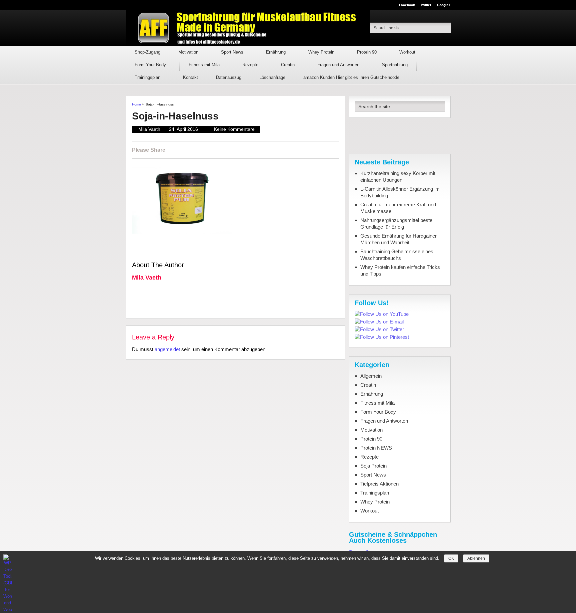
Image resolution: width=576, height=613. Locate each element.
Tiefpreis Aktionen (379, 484)
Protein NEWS (376, 448)
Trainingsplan (148, 77)
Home (136, 104)
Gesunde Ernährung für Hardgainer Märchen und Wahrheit (398, 239)
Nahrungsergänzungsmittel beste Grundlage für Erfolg (396, 223)
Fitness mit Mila (205, 64)
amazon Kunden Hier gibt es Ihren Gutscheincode (351, 77)
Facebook (407, 5)
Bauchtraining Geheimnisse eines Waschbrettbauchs (396, 255)
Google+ (444, 5)
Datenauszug (228, 77)
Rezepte (251, 64)
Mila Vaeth (149, 129)
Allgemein (371, 376)
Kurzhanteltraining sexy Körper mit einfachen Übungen (397, 176)
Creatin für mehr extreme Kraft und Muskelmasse (398, 208)
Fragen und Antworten (339, 64)
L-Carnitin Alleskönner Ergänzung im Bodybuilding (400, 192)
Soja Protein (373, 466)
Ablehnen (476, 558)
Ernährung (276, 52)
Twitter (426, 5)
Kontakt (190, 77)
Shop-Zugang (147, 52)
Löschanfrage (272, 77)
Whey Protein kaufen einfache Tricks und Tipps (400, 270)
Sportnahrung (395, 64)
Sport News (233, 52)
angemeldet (167, 349)
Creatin (288, 64)
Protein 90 (367, 52)
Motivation (189, 52)
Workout (408, 52)
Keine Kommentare (234, 129)
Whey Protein (322, 52)
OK (451, 558)
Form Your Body (151, 64)
